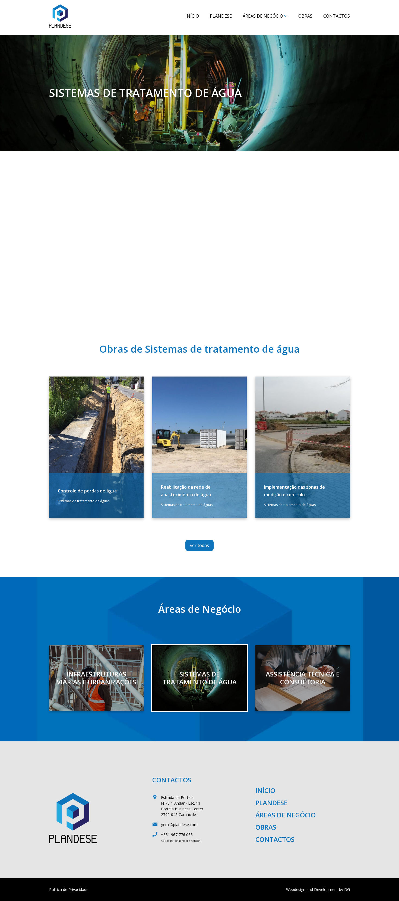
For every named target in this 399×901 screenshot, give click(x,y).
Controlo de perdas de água (87, 491)
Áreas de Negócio (263, 16)
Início (192, 16)
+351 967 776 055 (177, 834)
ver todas (199, 545)
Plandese (221, 16)
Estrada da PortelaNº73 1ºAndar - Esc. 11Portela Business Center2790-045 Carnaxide (182, 806)
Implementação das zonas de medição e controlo (294, 491)
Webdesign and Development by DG (318, 889)
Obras (305, 16)
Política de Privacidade (68, 889)
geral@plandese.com (179, 824)
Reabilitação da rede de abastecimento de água (186, 491)
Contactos (336, 16)
